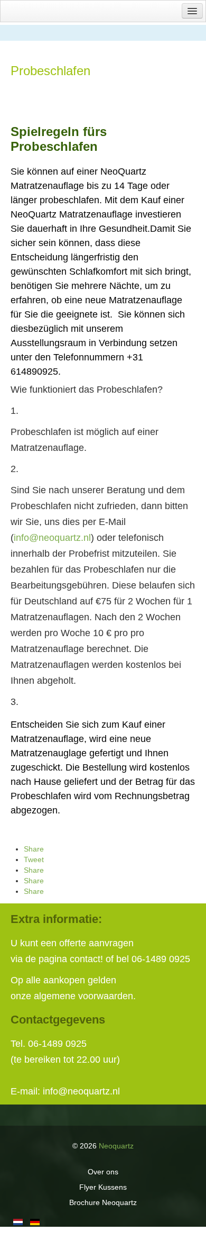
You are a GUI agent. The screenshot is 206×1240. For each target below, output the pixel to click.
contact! (86, 959)
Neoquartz (116, 1146)
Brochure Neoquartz (103, 1202)
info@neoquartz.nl (52, 537)
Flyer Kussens (103, 1187)
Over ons (103, 1171)
